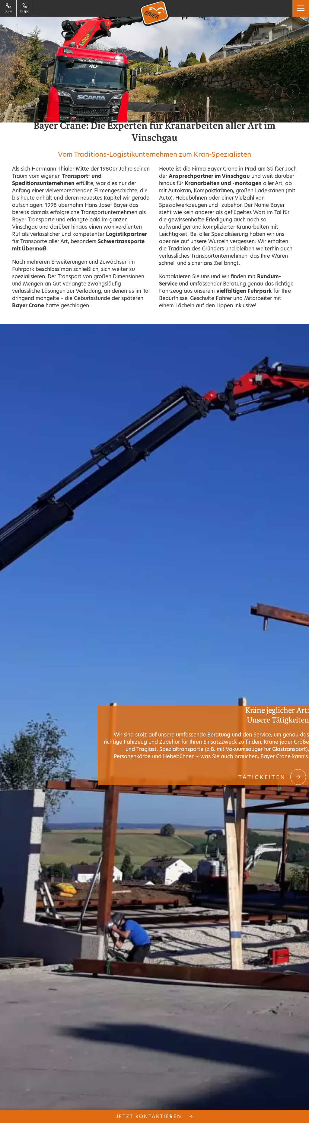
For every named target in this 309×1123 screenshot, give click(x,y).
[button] (300, 8)
